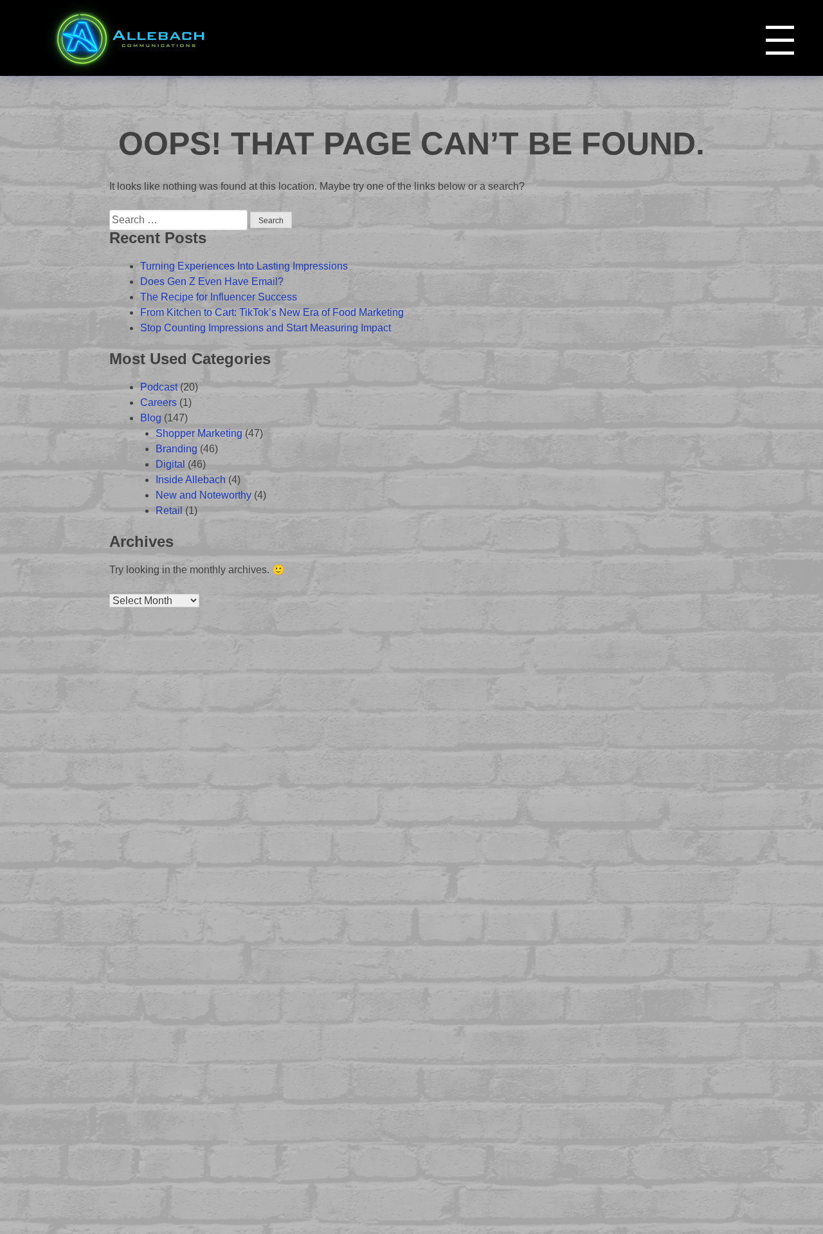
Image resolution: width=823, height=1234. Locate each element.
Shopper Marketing (199, 433)
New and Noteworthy (203, 495)
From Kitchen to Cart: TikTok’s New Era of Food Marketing (272, 312)
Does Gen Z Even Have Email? (212, 281)
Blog (150, 417)
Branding (176, 448)
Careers (158, 402)
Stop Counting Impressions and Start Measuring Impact (265, 327)
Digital (170, 464)
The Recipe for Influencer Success (218, 296)
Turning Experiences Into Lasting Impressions (244, 266)
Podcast (158, 387)
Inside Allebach (191, 479)
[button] (780, 40)
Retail (169, 510)
